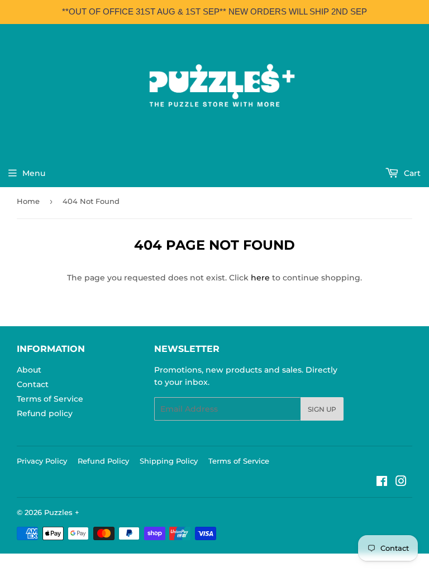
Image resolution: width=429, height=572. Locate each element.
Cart (411, 173)
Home (28, 201)
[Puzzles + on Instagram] (401, 483)
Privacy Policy (42, 460)
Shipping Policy (169, 460)
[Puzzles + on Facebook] (382, 483)
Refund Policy (103, 460)
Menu (33, 173)
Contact (33, 384)
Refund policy (45, 413)
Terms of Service (50, 399)
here (260, 278)
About (29, 370)
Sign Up (322, 409)
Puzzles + (61, 512)
